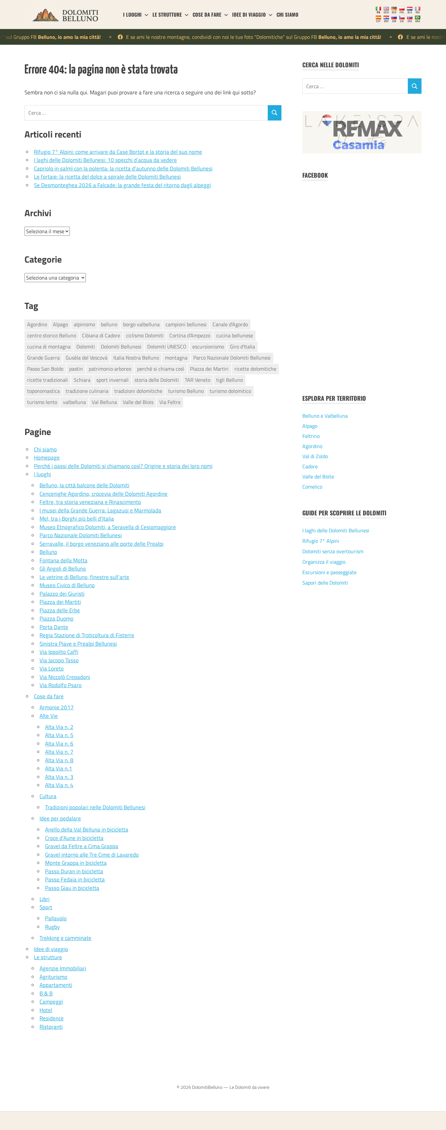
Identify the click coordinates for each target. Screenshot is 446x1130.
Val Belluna (104, 402)
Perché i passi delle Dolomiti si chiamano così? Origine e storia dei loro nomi (123, 466)
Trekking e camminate (65, 938)
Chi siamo (287, 14)
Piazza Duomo (56, 618)
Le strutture (167, 14)
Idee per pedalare (60, 818)
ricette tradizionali (47, 380)
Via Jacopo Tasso (59, 660)
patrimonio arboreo (110, 369)
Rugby (52, 927)
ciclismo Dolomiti (145, 335)
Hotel (46, 1010)
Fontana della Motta (64, 560)
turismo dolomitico (230, 391)
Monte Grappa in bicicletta (76, 863)
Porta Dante (54, 627)
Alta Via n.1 (58, 768)
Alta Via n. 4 (59, 785)
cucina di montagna (49, 346)
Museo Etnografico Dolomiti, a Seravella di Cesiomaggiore (108, 527)
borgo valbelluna (141, 324)
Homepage (47, 457)
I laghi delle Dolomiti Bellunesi (335, 530)
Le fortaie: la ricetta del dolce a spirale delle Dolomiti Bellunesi (107, 176)
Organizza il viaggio (323, 562)
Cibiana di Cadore (101, 335)
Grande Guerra (43, 358)
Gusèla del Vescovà (86, 358)
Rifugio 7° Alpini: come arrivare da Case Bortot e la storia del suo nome (118, 152)
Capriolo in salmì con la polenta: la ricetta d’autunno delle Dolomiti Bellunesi (123, 168)
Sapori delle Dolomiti (325, 583)
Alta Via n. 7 (59, 752)
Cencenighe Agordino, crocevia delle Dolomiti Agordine (103, 494)
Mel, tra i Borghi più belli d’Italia (77, 518)
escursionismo (208, 346)
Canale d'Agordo (230, 324)
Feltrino (311, 436)
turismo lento (42, 402)
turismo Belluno (186, 391)
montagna (176, 358)
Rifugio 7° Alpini (320, 541)
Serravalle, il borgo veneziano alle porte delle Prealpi (102, 544)
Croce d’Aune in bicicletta (74, 838)
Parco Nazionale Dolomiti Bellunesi (232, 358)
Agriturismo (53, 977)
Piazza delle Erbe (60, 610)
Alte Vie (49, 716)
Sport (46, 907)
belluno (109, 324)
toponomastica (43, 391)
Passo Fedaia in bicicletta (75, 879)
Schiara (82, 380)
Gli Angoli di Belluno (63, 568)
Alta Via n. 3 (59, 777)
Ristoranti (51, 1027)
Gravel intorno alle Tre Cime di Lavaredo (92, 854)
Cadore (310, 466)
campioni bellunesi (186, 324)
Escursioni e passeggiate (329, 572)
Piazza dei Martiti (60, 602)
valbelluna (74, 402)
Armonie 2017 (57, 707)
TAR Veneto (197, 380)
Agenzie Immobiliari (63, 968)
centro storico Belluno (51, 335)
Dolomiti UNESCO (166, 346)
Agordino (37, 324)
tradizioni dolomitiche (138, 391)
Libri (45, 899)
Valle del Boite (318, 476)
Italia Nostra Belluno (136, 358)
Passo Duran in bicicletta (74, 871)
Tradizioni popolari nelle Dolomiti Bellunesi (95, 807)
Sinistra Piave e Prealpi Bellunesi (78, 643)
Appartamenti (56, 985)
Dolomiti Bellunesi (121, 346)
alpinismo (84, 324)
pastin (76, 369)
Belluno (48, 552)
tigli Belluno (229, 380)
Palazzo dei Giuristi (62, 593)
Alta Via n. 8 (59, 760)
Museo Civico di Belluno (67, 585)
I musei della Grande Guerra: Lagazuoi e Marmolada (100, 510)
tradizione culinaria (87, 391)
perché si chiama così (160, 369)
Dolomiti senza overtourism (332, 551)
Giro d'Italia (242, 346)
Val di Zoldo (315, 456)
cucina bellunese (234, 335)
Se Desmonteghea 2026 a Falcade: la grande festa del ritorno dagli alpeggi (122, 185)
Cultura (48, 796)
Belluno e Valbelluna (325, 416)
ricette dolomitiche (255, 369)
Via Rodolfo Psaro (61, 685)
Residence (52, 1018)
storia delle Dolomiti (157, 380)
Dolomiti (85, 346)
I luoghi (132, 14)
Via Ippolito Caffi (59, 652)
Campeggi (51, 1001)
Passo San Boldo (45, 369)
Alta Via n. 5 (59, 735)
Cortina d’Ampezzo (189, 335)
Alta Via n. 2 (59, 727)
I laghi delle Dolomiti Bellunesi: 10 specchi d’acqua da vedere (105, 160)
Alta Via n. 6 (59, 743)
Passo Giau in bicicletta (72, 888)
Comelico (312, 487)
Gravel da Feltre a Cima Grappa (81, 846)
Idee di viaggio (249, 14)
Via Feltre (170, 402)
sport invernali (112, 380)
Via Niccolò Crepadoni (65, 677)
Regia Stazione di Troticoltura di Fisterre (87, 635)
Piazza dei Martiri (209, 369)
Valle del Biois (138, 402)
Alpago (60, 324)
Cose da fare (207, 14)
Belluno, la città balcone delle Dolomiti (84, 485)
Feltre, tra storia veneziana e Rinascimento (90, 502)
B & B (46, 993)
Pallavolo (56, 918)
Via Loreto (52, 668)
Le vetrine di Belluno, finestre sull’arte (84, 577)
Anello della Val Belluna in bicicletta (86, 829)
